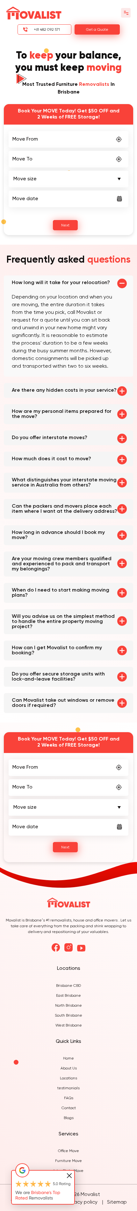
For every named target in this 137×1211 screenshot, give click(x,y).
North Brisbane (68, 1006)
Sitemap (117, 1202)
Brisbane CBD (68, 986)
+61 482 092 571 (47, 30)
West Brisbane (68, 1025)
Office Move (68, 1151)
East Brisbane (68, 996)
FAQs (68, 1098)
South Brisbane (68, 1016)
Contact (68, 1108)
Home (68, 1058)
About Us (69, 1068)
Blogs (69, 1118)
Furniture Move (68, 1161)
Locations (68, 1078)
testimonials (68, 1088)
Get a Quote (97, 30)
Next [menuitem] (65, 225)
